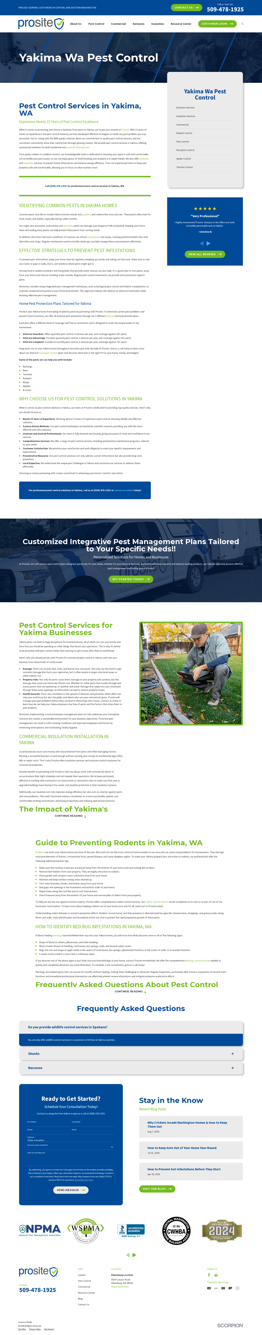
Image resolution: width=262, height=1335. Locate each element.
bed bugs (57, 935)
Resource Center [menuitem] (181, 24)
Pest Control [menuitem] (96, 24)
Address (30, 1137)
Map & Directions (120, 1286)
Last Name (76, 1122)
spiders (86, 214)
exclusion (144, 158)
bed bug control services (197, 960)
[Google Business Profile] (216, 1275)
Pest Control (84, 1280)
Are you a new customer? (37, 1145)
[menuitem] (205, 107)
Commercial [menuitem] (118, 24)
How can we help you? (36, 1153)
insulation (28, 163)
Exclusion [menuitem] (138, 24)
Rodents (39, 852)
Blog (80, 1298)
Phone (30, 1129)
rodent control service (156, 901)
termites (67, 225)
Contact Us (83, 1304)
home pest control (48, 352)
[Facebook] (209, 1275)
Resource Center (86, 1292)
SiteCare (110, 316)
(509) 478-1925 (102, 490)
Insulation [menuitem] (157, 24)
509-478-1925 (225, 9)
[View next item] (208, 243)
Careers (82, 1274)
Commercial (84, 1286)
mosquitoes (94, 237)
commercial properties (77, 147)
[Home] (41, 24)
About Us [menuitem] (75, 24)
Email (74, 1129)
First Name (31, 1122)
